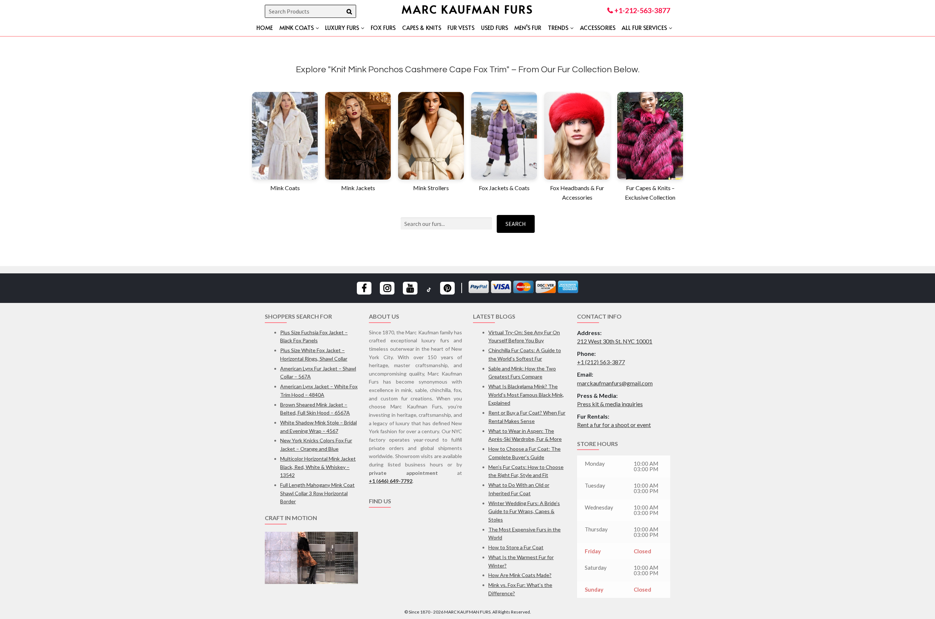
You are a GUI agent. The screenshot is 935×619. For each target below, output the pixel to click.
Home (264, 27)
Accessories (597, 27)
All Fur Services (644, 27)
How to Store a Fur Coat (515, 547)
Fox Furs (383, 27)
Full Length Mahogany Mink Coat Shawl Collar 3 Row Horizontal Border (317, 493)
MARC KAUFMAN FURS (467, 8)
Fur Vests (460, 27)
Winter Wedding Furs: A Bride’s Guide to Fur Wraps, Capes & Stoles (524, 511)
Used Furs (494, 27)
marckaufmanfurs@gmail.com (615, 383)
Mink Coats (296, 27)
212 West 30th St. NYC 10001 (614, 341)
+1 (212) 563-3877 (601, 361)
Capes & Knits (421, 27)
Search (515, 223)
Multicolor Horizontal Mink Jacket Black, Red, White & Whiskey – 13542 (318, 466)
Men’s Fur (527, 27)
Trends (558, 27)
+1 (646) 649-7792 (390, 481)
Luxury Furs (342, 27)
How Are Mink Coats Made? (520, 575)
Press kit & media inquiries (610, 403)
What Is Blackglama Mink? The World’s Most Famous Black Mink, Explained (526, 394)
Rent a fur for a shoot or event (614, 424)
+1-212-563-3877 (641, 10)
